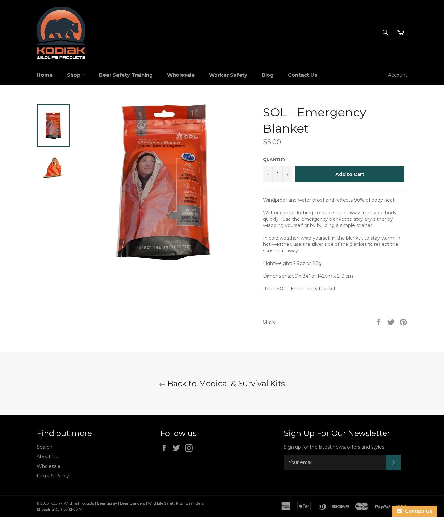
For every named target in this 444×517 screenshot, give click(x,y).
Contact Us (302, 75)
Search (44, 447)
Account (397, 75)
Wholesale (181, 75)
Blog (268, 75)
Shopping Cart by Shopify (59, 509)
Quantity (274, 159)
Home (45, 75)
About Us (47, 456)
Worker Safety (228, 75)
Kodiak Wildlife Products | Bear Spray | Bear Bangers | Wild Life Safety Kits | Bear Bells (127, 503)
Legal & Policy (53, 476)
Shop (74, 75)
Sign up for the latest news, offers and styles (334, 447)
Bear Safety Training (126, 75)
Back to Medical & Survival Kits (225, 383)
